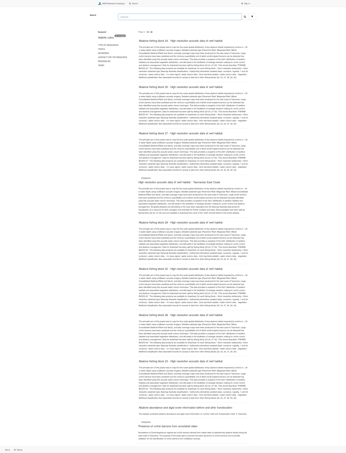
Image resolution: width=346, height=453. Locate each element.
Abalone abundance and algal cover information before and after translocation (185, 407)
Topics (101, 49)
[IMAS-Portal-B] (151, 178)
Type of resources (108, 45)
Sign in (247, 3)
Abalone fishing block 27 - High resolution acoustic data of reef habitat (181, 133)
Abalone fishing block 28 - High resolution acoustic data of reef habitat (181, 315)
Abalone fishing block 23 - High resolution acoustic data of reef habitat (181, 361)
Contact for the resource (112, 57)
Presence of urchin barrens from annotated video (167, 426)
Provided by (104, 61)
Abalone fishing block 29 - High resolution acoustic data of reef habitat (181, 222)
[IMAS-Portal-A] (151, 422)
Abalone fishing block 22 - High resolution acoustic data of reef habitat (181, 269)
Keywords (103, 53)
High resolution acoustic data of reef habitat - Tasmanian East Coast (179, 182)
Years (101, 65)
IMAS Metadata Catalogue (113, 3)
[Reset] (252, 17)
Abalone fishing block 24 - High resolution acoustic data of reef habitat (181, 41)
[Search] (245, 17)
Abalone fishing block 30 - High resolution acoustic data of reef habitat (181, 87)
